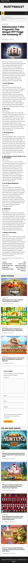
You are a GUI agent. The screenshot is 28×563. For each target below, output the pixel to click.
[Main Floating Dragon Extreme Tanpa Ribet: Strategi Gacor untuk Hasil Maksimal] (14, 345)
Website (6, 407)
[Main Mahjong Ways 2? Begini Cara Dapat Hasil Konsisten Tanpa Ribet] (14, 316)
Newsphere (21, 559)
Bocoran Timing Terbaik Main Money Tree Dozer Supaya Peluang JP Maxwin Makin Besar (13, 549)
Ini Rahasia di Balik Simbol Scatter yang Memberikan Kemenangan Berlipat (7, 265)
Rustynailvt (14, 6)
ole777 (12, 258)
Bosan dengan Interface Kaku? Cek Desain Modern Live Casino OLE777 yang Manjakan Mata (12, 518)
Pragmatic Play (5, 24)
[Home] (3, 13)
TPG (3, 451)
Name (5, 395)
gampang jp (7, 258)
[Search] (26, 13)
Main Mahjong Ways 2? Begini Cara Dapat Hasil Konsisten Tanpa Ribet (12, 329)
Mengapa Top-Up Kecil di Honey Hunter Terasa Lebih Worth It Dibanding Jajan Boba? (13, 455)
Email (5, 401)
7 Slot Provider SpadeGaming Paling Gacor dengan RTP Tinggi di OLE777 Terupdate (20, 266)
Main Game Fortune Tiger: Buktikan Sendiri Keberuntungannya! (12, 300)
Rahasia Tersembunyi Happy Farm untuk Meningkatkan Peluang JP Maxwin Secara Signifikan (12, 486)
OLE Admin (12, 39)
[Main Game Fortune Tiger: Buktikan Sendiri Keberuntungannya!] (14, 287)
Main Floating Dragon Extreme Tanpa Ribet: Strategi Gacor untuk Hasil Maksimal (13, 359)
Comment (6, 377)
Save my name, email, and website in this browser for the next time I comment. (13, 416)
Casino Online (5, 514)
